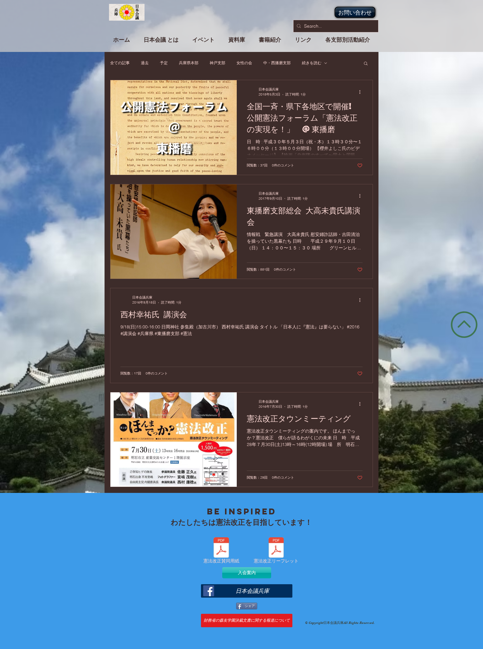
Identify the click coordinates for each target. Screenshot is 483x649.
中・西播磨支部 (277, 62)
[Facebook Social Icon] (208, 590)
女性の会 (244, 62)
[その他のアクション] (361, 92)
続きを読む (311, 62)
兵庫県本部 (188, 62)
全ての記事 (120, 62)
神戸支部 (217, 62)
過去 (145, 62)
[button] (204, 42)
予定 (164, 62)
